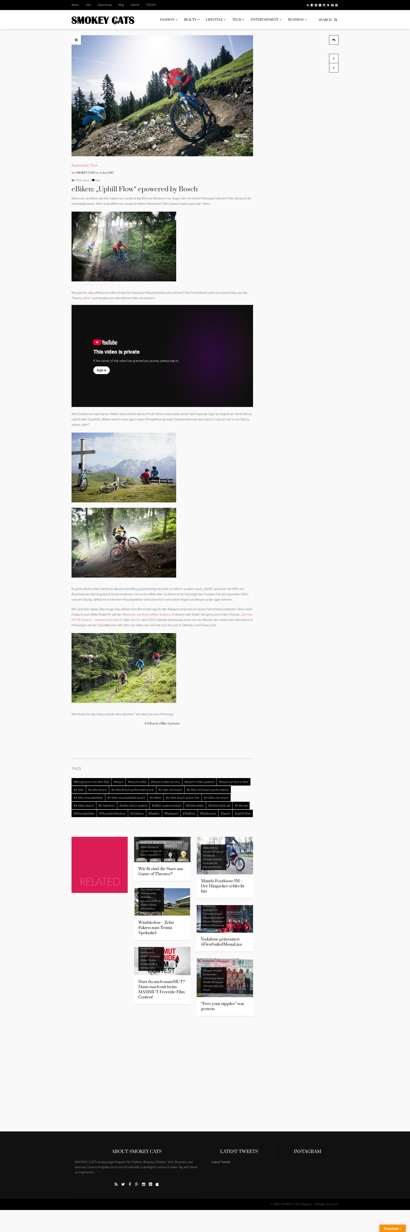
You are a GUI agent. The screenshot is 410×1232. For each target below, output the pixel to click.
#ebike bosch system (133, 805)
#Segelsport (209, 917)
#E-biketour (106, 805)
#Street (207, 867)
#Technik (216, 867)
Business (296, 20)
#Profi (157, 901)
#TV (158, 854)
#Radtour (189, 813)
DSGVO (151, 4)
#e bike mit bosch (170, 790)
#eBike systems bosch (167, 805)
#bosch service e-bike (233, 782)
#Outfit (207, 982)
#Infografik (156, 851)
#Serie (144, 854)
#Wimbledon (148, 908)
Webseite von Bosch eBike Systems (146, 614)
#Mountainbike (84, 813)
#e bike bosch (97, 790)
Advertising (105, 4)
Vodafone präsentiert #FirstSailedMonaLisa (221, 942)
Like (97, 180)
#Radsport (171, 813)
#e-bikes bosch (84, 805)
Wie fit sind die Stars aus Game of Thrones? (160, 871)
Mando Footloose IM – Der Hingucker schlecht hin (222, 886)
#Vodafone (217, 921)
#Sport (225, 813)
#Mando (207, 859)
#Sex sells (218, 986)
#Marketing (209, 978)
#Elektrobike (195, 805)
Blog (121, 4)
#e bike (79, 790)
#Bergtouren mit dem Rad (91, 782)
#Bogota (207, 970)
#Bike (206, 847)
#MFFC (145, 956)
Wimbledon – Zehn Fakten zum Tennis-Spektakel (156, 928)
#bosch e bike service (165, 782)
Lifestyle (214, 20)
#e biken (155, 797)
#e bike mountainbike (88, 797)
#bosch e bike (137, 782)
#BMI (144, 847)
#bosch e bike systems (199, 782)
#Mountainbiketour (112, 813)
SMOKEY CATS (85, 172)
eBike (86, 298)
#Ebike (214, 847)
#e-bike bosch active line (182, 797)
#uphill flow (243, 813)
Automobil (80, 165)
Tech (236, 20)
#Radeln (154, 813)
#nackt (220, 978)
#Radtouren (208, 813)
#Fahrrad (241, 805)
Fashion (167, 20)
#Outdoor (137, 813)
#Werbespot (217, 925)
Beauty (190, 20)
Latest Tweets (239, 1151)
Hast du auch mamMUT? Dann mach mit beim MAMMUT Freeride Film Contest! (161, 989)
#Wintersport (148, 967)
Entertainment (265, 20)
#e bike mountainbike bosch (126, 797)
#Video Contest (149, 964)
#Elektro (207, 851)
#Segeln (218, 913)
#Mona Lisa (209, 906)
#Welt (206, 925)
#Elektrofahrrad (219, 805)
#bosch (118, 782)
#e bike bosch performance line (132, 790)
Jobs (88, 4)
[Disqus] (162, 1076)
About (75, 4)
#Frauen (217, 970)
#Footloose (209, 855)
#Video (207, 921)
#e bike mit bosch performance (208, 790)
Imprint (135, 4)
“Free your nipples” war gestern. (222, 1006)
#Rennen (208, 986)
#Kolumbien (209, 974)
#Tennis (152, 904)
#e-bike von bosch (216, 797)
